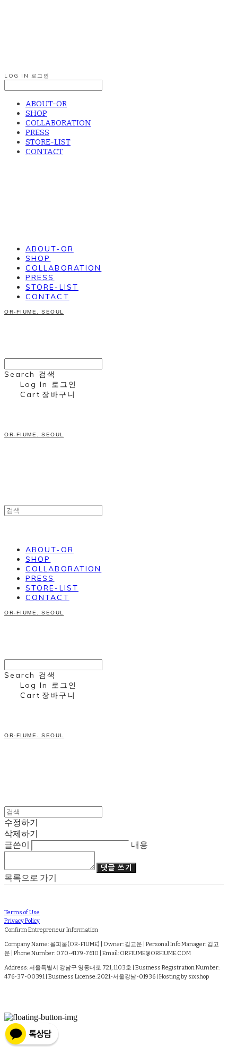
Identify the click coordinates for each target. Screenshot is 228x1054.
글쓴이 (17, 845)
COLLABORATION (58, 123)
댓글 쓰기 (116, 867)
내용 (139, 845)
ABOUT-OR (46, 103)
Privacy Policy (22, 920)
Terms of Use (22, 912)
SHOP (36, 113)
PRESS (37, 132)
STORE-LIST (48, 142)
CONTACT (44, 151)
